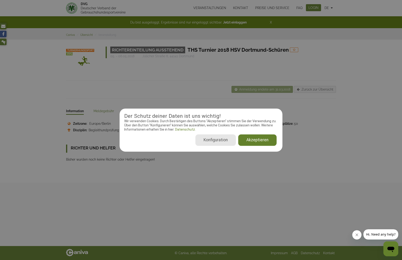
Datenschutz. (185, 130)
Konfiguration (216, 140)
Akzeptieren (257, 140)
